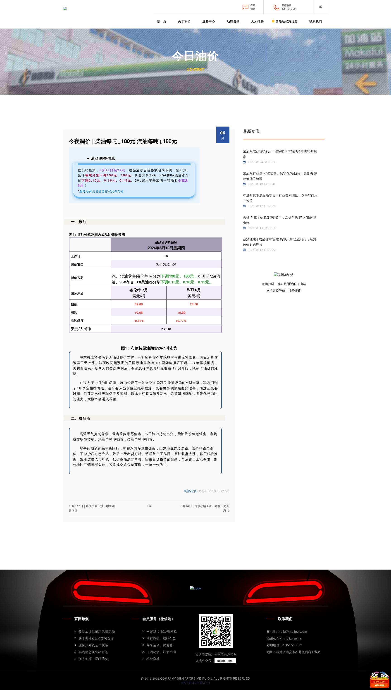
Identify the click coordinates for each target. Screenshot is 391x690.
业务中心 (209, 21)
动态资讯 (233, 21)
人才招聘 (257, 21)
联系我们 (315, 21)
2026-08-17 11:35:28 (262, 206)
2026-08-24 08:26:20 (262, 162)
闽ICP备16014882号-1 (195, 682)
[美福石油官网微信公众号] (321, 7)
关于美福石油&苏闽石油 (96, 638)
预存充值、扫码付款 (161, 638)
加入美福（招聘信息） (95, 658)
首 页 (162, 21)
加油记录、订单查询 (161, 651)
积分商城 (153, 658)
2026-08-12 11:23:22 (262, 250)
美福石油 (190, 491)
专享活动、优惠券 (159, 645)
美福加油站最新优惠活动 (97, 631)
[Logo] (195, 587)
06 (222, 135)
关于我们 (184, 21)
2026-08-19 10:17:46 (262, 184)
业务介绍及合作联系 (93, 645)
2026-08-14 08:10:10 (262, 228)
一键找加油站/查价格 (161, 631)
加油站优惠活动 (287, 21)
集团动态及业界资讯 (93, 651)
